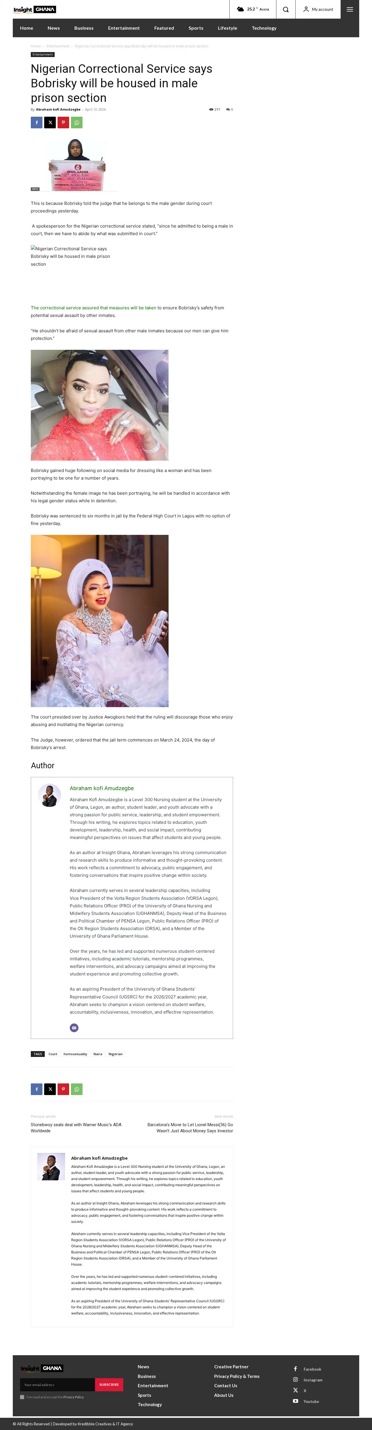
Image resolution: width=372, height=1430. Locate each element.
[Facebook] (36, 122)
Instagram (313, 1380)
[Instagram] (295, 1380)
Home (36, 46)
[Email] (74, 1027)
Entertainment (57, 46)
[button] (285, 9)
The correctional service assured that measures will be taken (93, 308)
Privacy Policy (73, 1397)
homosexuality (75, 1054)
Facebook (312, 1369)
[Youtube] (295, 1401)
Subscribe (109, 1384)
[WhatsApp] (77, 122)
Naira (98, 1054)
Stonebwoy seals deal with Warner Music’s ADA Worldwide (76, 1127)
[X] (50, 122)
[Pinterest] (63, 122)
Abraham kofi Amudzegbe (58, 109)
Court (53, 1054)
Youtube (311, 1401)
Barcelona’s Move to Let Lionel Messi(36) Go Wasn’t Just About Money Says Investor (190, 1127)
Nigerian (116, 1054)
